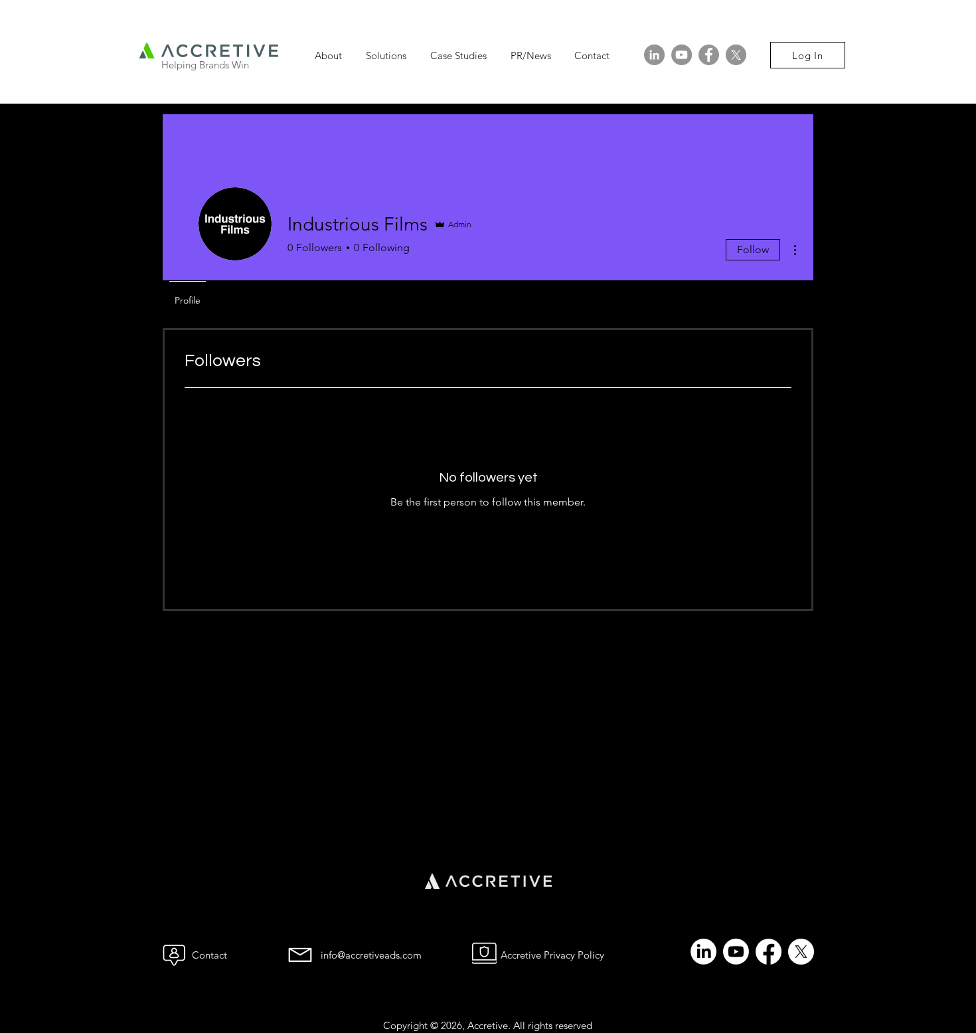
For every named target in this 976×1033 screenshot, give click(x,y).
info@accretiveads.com (371, 955)
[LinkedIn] (654, 55)
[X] (736, 55)
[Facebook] (708, 55)
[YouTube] (681, 55)
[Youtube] (736, 952)
